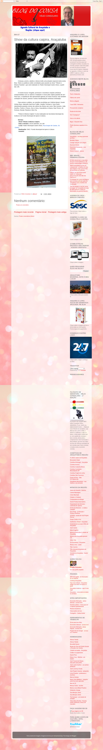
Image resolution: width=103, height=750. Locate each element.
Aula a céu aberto (75, 118)
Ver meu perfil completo (76, 569)
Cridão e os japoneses (76, 652)
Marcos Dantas (74, 677)
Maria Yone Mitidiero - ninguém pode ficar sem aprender (79, 680)
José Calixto (73, 528)
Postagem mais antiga (57, 212)
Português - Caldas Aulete (77, 613)
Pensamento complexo (76, 108)
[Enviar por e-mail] (44, 194)
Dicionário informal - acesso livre (79, 624)
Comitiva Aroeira (75, 464)
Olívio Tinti (73, 540)
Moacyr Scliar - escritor (76, 685)
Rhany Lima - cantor (76, 544)
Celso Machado (74, 495)
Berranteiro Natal (75, 460)
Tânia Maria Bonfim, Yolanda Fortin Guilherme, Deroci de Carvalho (78, 702)
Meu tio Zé (73, 683)
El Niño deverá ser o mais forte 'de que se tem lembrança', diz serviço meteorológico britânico (79, 161)
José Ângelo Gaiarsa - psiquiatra (79, 671)
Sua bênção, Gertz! (75, 692)
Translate (83, 370)
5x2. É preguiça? (75, 115)
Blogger (74, 736)
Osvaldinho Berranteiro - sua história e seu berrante (78, 482)
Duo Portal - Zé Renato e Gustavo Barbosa (77, 512)
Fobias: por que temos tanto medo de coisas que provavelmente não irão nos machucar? (78, 175)
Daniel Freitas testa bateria (77, 501)
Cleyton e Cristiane (75, 497)
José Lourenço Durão (76, 668)
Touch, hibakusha (75, 94)
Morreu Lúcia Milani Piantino (78, 688)
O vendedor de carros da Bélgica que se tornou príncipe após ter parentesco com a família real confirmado (79, 182)
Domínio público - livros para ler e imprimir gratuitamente (79, 605)
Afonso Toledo (74, 639)
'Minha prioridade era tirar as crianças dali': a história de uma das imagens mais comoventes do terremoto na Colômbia (79, 168)
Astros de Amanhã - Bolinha (78, 490)
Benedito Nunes (74, 644)
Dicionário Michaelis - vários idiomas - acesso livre (78, 601)
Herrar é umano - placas (77, 151)
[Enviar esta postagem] (41, 194)
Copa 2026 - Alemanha (76, 104)
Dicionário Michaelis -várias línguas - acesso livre (78, 627)
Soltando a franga (75, 690)
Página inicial (40, 212)
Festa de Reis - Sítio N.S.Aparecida (76, 478)
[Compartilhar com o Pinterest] (50, 194)
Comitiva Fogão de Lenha (77, 473)
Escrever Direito (74, 145)
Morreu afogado (74, 101)
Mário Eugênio (74, 530)
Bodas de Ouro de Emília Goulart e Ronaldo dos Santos (79, 647)
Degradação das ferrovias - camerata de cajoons (77, 504)
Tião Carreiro (73, 547)
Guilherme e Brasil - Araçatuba (78, 521)
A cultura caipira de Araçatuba (78, 457)
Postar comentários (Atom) (26, 216)
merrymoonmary (58, 736)
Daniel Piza (73, 655)
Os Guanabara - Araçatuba (77, 542)
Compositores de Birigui (77, 499)
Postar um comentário (22, 205)
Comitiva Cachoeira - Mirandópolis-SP (76, 469)
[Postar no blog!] (46, 194)
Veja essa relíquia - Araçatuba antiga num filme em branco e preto (78, 584)
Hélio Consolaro (77, 567)
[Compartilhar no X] (47, 194)
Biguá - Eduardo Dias (76, 121)
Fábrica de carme (75, 97)
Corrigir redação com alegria (78, 142)
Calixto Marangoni (75, 492)
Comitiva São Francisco (77, 475)
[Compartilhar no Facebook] (49, 194)
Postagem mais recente (24, 212)
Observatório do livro (76, 611)
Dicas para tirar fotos (76, 622)
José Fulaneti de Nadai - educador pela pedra (77, 661)
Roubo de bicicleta (75, 111)
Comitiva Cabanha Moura (77, 467)
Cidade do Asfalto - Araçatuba (78, 650)
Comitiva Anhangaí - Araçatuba (79, 462)
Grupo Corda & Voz (75, 519)
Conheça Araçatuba (75, 580)
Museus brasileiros (75, 608)
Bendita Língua (74, 140)
